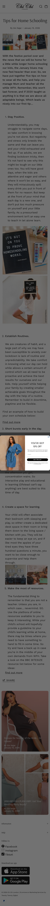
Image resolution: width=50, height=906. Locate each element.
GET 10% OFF (37, 460)
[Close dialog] (48, 437)
